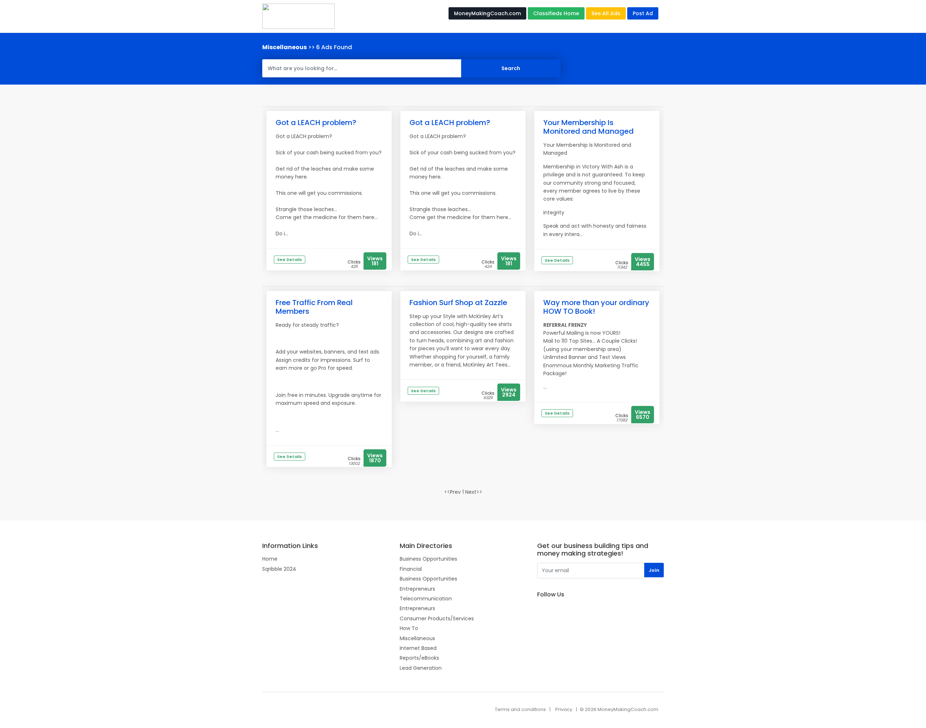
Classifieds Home (556, 13)
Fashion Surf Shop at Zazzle (458, 302)
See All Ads (605, 13)
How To (409, 628)
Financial (411, 569)
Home (269, 558)
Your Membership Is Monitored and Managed (588, 126)
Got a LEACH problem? (316, 122)
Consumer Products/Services (437, 618)
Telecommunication (426, 598)
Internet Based (418, 648)
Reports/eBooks (419, 657)
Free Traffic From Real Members (314, 306)
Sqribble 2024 (279, 569)
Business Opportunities (428, 558)
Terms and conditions (520, 709)
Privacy (563, 709)
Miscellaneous (417, 638)
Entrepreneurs (417, 588)
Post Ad (643, 13)
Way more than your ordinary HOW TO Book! (596, 306)
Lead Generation (421, 668)
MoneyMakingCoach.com (487, 13)
